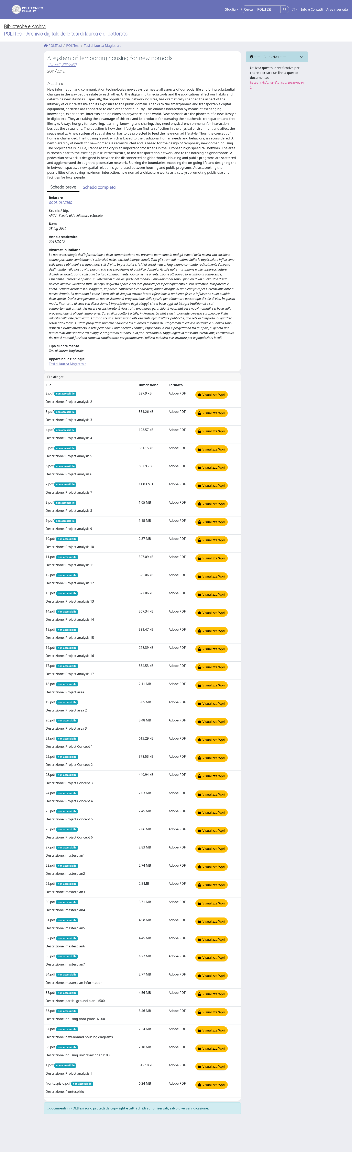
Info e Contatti (312, 9)
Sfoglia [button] (230, 9)
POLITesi (55, 45)
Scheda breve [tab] (63, 187)
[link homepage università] (24, 9)
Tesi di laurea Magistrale (102, 45)
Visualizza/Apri (213, 394)
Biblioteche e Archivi (25, 26)
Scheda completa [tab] (99, 187)
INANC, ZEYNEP (62, 64)
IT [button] (293, 9)
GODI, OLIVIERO (60, 202)
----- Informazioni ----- (269, 57)
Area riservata (337, 9)
